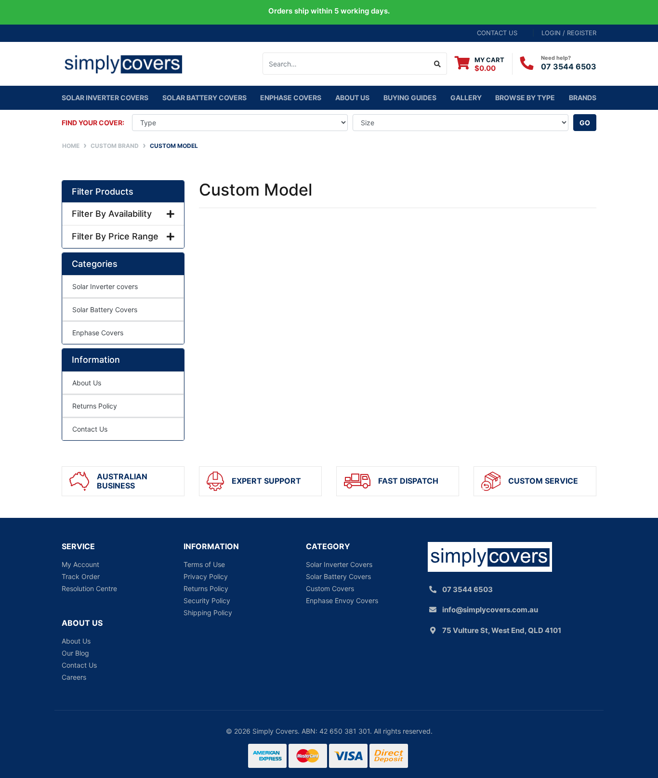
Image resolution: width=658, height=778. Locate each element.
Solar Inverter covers (105, 97)
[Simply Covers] (123, 63)
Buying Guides (409, 97)
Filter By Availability (112, 214)
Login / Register (568, 33)
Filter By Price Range (115, 236)
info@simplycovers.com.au (490, 609)
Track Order (81, 576)
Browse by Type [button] (525, 97)
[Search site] (437, 64)
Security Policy (207, 600)
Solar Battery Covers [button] (204, 97)
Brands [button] (582, 97)
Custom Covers (330, 588)
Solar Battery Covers (104, 309)
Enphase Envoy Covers (342, 600)
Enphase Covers (290, 97)
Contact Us (89, 429)
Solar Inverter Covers (339, 564)
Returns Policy (94, 406)
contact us (497, 33)
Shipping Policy (208, 612)
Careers (74, 677)
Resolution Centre (89, 588)
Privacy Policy (206, 576)
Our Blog (75, 653)
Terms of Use (204, 564)
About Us (352, 97)
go (584, 123)
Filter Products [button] (102, 191)
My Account (80, 564)
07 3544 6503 (568, 66)
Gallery (466, 97)
